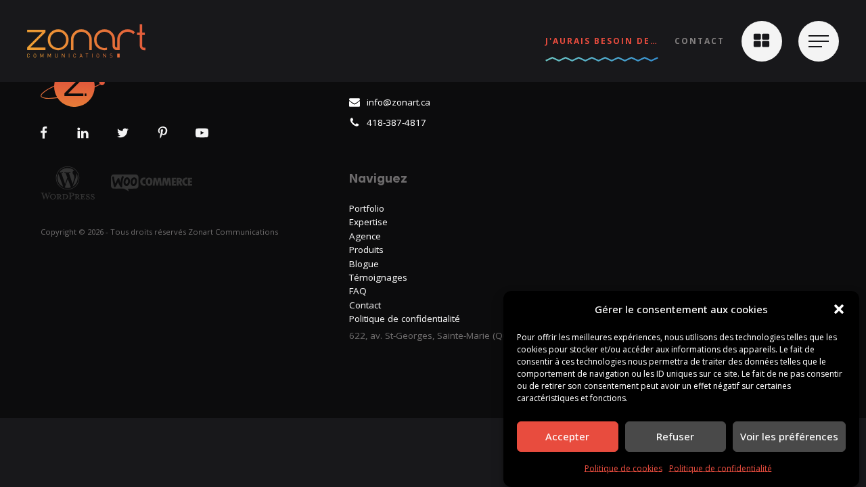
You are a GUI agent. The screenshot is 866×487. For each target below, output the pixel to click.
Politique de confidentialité (720, 468)
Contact (700, 41)
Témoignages (378, 277)
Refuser (675, 436)
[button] (839, 309)
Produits (366, 250)
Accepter (567, 436)
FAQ (358, 291)
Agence (365, 236)
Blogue (364, 264)
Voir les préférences (789, 436)
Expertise (368, 222)
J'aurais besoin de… (601, 41)
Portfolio (366, 208)
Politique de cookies (623, 468)
